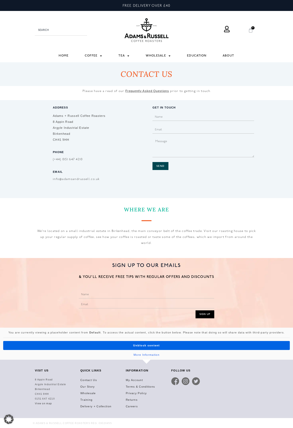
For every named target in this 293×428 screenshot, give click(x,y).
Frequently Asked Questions (147, 91)
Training (86, 399)
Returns (132, 399)
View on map (43, 403)
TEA (121, 56)
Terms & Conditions (140, 386)
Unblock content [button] (146, 345)
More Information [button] (146, 354)
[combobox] (61, 30)
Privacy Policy (136, 393)
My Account (134, 380)
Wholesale (88, 393)
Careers (132, 406)
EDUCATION (197, 56)
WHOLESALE (156, 56)
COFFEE (91, 56)
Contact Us (88, 380)
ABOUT (228, 56)
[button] (9, 419)
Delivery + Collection (95, 406)
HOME (64, 56)
